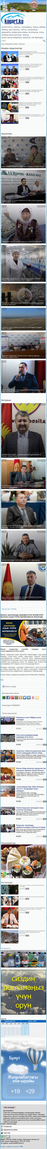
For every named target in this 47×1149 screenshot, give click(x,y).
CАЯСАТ (16, 27)
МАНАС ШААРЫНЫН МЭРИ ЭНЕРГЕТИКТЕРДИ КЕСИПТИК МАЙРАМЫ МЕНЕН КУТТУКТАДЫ (32, 53)
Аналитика (6, 133)
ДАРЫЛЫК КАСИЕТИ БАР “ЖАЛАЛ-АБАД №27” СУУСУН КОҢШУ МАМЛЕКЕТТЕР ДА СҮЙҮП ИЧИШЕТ (21, 279)
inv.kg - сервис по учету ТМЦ (12, 1146)
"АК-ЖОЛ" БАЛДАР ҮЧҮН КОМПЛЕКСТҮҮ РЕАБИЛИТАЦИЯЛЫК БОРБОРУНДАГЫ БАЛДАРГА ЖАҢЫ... (32, 79)
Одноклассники (10, 1130)
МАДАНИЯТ (6, 32)
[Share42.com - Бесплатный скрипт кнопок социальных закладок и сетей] (37, 697)
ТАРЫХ (24, 35)
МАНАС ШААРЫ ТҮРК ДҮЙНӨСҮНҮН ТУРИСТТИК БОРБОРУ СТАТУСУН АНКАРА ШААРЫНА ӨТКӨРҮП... (30, 66)
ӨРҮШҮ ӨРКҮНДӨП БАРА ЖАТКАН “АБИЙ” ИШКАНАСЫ (21, 560)
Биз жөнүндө (36, 37)
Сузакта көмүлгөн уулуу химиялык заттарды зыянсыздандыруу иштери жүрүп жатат (23, 201)
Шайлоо (26, 37)
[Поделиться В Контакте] (29, 697)
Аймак (4, 30)
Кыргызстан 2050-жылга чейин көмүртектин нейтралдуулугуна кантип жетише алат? (22, 303)
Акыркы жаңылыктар (11, 48)
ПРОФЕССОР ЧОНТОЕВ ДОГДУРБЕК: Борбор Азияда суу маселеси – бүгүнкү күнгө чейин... (21, 526)
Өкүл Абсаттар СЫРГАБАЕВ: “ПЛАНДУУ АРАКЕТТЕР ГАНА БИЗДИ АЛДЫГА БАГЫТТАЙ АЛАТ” (22, 598)
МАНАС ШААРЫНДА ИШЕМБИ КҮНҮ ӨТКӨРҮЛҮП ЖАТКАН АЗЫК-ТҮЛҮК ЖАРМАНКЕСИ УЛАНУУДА (30, 104)
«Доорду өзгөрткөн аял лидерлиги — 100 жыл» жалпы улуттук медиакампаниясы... (32, 115)
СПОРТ (22, 30)
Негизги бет (6, 27)
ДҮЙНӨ (41, 27)
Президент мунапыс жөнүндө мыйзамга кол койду (31, 886)
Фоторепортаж (5, 948)
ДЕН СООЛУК (13, 30)
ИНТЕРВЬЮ (33, 32)
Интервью (6, 400)
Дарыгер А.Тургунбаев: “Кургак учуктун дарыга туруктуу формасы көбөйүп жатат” (20, 356)
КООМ (35, 27)
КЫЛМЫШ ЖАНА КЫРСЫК (11, 35)
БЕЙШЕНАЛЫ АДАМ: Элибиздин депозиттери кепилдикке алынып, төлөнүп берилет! (21, 455)
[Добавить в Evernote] (4, 697)
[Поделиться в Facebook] (8, 697)
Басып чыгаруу (10, 686)
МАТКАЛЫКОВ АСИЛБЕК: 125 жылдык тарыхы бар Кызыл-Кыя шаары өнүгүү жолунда (23, 486)
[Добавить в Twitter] (24, 697)
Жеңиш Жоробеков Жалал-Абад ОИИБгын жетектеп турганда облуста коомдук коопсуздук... (32, 909)
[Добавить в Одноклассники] (20, 697)
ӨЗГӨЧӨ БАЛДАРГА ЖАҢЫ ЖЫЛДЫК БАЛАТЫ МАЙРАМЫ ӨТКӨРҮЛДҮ (31, 90)
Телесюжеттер (8, 843)
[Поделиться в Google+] (12, 697)
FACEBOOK (7, 1126)
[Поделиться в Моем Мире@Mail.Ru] (16, 697)
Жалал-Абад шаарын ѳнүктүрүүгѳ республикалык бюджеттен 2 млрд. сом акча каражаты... (23, 390)
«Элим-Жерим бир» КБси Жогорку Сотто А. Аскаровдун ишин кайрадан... (30, 789)
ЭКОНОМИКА (25, 27)
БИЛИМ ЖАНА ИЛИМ (19, 32)
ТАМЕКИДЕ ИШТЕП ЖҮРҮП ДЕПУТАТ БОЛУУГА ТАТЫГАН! (22, 242)
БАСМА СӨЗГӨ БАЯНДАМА (11, 37)
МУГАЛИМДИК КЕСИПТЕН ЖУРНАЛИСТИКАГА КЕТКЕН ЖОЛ (22, 166)
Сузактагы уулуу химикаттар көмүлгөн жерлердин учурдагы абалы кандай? (22, 328)
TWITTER (6, 1133)
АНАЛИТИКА (32, 30)
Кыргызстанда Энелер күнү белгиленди (31, 897)
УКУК (41, 32)
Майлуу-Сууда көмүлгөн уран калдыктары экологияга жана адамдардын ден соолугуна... (32, 932)
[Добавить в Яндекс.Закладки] (33, 697)
